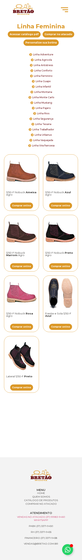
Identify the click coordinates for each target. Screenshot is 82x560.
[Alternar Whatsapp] (67, 549)
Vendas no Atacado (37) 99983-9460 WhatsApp (41, 518)
